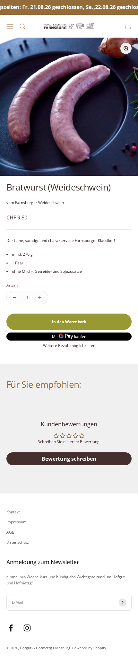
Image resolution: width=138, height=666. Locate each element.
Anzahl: (13, 285)
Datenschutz (17, 542)
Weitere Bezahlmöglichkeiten (69, 345)
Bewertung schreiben (69, 458)
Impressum (16, 522)
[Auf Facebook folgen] (10, 628)
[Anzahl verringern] (15, 297)
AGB (10, 532)
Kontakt (13, 512)
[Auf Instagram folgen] (27, 628)
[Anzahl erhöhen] (40, 297)
